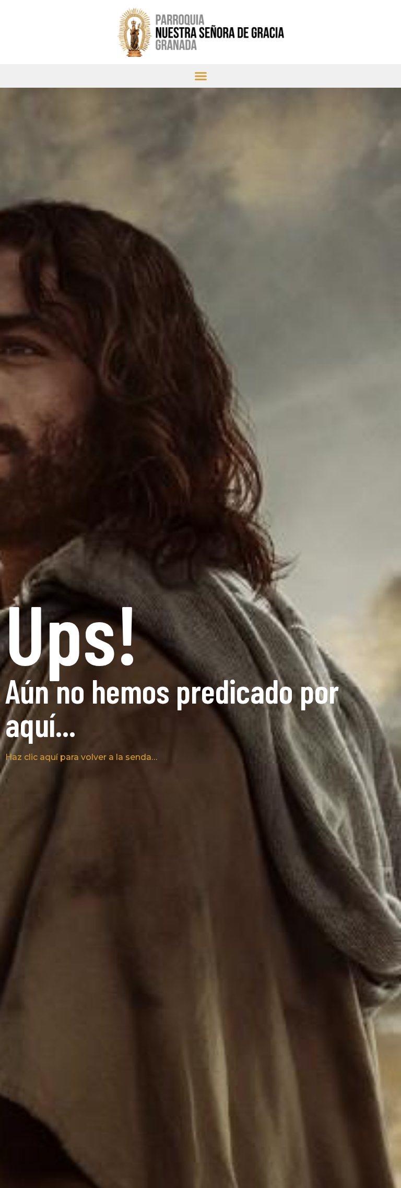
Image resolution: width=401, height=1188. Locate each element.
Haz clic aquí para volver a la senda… (81, 757)
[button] (200, 75)
